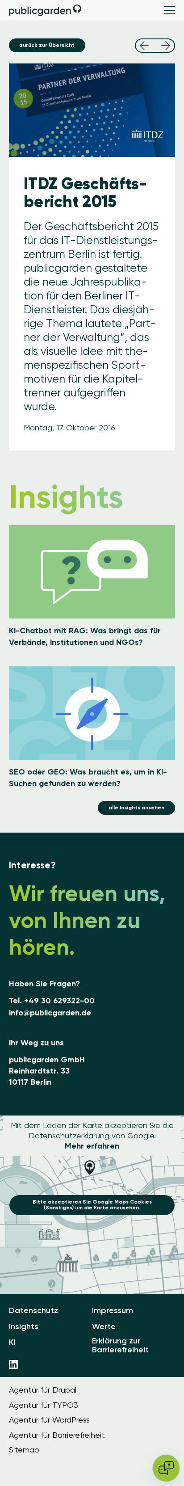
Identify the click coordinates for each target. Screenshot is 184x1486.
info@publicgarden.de (50, 1013)
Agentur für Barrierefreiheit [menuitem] (57, 1435)
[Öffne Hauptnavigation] (169, 10)
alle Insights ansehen (136, 807)
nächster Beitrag (165, 45)
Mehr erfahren (92, 1146)
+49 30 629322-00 (59, 1001)
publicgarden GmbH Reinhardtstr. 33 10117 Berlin (47, 1071)
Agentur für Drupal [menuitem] (42, 1389)
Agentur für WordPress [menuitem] (49, 1419)
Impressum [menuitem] (112, 1310)
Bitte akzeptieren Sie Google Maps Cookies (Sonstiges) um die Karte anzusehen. (92, 1205)
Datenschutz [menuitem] (33, 1310)
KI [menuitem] (12, 1342)
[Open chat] (166, 1468)
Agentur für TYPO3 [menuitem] (43, 1405)
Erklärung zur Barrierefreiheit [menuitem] (120, 1346)
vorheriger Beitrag (144, 45)
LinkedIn (13, 1364)
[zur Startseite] (46, 10)
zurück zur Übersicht (47, 45)
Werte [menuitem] (104, 1326)
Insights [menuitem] (23, 1326)
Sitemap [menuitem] (24, 1449)
